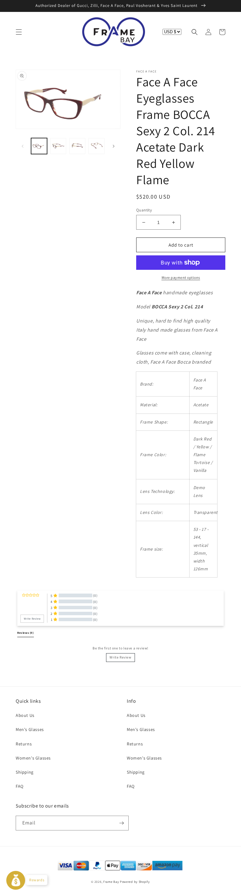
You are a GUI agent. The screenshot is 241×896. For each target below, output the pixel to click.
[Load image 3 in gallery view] (77, 146)
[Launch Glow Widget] (15, 880)
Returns (24, 744)
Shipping (25, 772)
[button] (19, 32)
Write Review (120, 657)
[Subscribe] (121, 823)
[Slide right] (113, 146)
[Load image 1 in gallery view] (39, 146)
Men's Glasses (30, 729)
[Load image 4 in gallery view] (96, 146)
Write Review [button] (32, 619)
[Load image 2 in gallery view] (58, 146)
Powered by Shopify (135, 882)
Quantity (144, 210)
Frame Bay (111, 882)
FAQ (20, 786)
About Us (25, 715)
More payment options (181, 277)
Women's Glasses (33, 758)
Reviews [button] (25, 633)
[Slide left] (22, 146)
